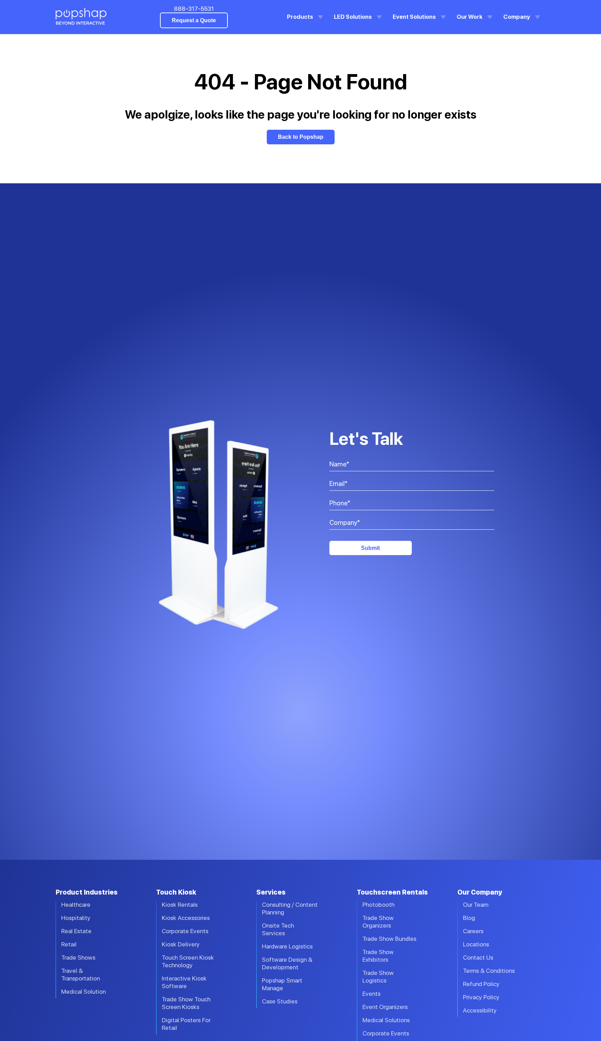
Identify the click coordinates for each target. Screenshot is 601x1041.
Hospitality (75, 917)
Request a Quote (194, 20)
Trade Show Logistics (378, 976)
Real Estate (76, 931)
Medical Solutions (386, 1020)
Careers (473, 931)
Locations (476, 944)
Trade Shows (78, 957)
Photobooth (378, 904)
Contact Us (478, 957)
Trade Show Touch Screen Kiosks (186, 1002)
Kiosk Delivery (181, 944)
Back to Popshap (300, 137)
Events (371, 993)
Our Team (475, 904)
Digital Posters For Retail (186, 1023)
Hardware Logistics (287, 946)
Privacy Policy (481, 997)
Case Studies (279, 1001)
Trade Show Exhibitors (378, 955)
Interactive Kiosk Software (184, 982)
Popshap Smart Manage (282, 984)
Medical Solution (83, 991)
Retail (69, 944)
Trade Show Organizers (378, 921)
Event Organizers (385, 1006)
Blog (469, 917)
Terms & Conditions (489, 970)
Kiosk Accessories (186, 917)
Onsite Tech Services (278, 929)
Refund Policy (481, 983)
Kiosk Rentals (180, 904)
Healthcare (75, 904)
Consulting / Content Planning (290, 908)
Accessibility (480, 1010)
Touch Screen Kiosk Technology (188, 961)
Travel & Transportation (80, 974)
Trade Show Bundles (389, 938)
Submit (370, 548)
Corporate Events (185, 931)
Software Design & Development (287, 963)
